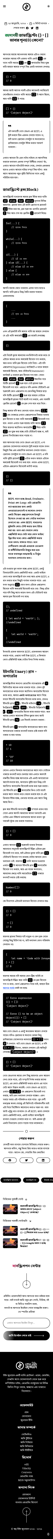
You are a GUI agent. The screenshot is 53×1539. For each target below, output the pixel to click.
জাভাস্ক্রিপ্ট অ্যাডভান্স (10, 1180)
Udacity (26, 1468)
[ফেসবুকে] (28, 28)
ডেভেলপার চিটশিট (26, 1498)
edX (26, 1464)
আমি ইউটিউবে (26, 1450)
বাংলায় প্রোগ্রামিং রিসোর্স (27, 1502)
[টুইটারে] (33, 28)
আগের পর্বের (9, 988)
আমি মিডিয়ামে (26, 1446)
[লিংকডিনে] (38, 28)
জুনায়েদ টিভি (26, 1420)
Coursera (26, 1472)
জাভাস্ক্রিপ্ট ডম (31, 1180)
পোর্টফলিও (26, 1434)
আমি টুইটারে (26, 1438)
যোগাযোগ (26, 1416)
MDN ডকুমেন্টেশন (26, 1480)
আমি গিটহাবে (26, 1442)
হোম (26, 1412)
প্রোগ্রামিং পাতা (26, 1476)
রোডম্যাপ (26, 1495)
